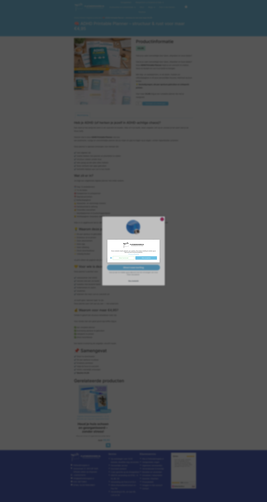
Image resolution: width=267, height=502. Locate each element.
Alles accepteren (146, 258)
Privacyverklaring (133, 254)
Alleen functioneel (123, 258)
